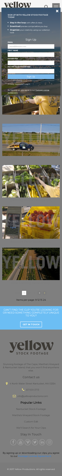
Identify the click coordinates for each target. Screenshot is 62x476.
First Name (13, 50)
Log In (27, 84)
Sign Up (31, 76)
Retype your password (19, 67)
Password (13, 59)
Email (10, 42)
